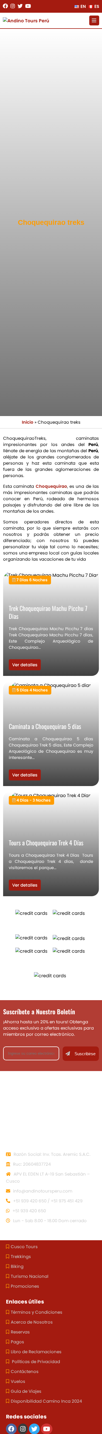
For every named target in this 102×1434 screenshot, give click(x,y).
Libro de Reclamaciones (36, 1352)
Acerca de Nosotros (32, 1322)
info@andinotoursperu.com (42, 1191)
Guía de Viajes (26, 1391)
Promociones (25, 1286)
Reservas (20, 1332)
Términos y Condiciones (36, 1312)
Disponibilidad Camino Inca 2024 (46, 1401)
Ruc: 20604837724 (31, 1164)
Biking (17, 1266)
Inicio (27, 422)
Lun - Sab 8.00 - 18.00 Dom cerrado (49, 1221)
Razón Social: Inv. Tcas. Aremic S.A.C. (51, 1154)
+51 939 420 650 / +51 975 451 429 (47, 1201)
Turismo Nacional (29, 1276)
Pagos (17, 1342)
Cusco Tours (24, 1247)
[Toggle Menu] (94, 20)
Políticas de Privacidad (35, 1362)
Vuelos (18, 1381)
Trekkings (21, 1256)
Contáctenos (25, 1371)
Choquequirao (51, 486)
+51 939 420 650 (28, 1211)
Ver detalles (24, 665)
